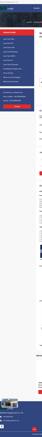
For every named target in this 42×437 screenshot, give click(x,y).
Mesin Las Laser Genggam (11, 77)
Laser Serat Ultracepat (10, 64)
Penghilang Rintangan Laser (12, 69)
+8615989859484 (19, 96)
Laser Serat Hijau (8, 39)
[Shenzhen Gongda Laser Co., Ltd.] (6, 8)
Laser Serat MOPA (9, 56)
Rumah (29, 22)
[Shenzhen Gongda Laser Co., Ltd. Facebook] (2, 426)
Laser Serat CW (8, 43)
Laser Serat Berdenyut (10, 52)
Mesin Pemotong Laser (10, 81)
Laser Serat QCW (8, 47)
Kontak (17, 107)
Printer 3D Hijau (8, 73)
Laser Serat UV (8, 60)
